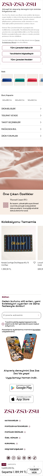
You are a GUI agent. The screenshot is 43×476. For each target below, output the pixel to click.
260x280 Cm (7, 100)
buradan (36, 330)
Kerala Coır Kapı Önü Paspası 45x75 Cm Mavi (15, 264)
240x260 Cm (19, 100)
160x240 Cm (32, 100)
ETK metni (19, 322)
